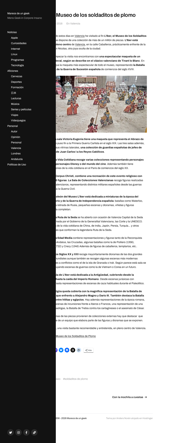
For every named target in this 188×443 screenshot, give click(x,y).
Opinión (15, 137)
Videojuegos (18, 120)
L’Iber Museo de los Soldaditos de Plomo (72, 336)
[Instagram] (18, 432)
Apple (14, 37)
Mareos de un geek (18, 13)
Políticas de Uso (16, 164)
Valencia (16, 148)
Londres (16, 153)
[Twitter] (10, 432)
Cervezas (16, 76)
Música (15, 103)
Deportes (16, 81)
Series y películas (21, 109)
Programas (17, 59)
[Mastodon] (34, 432)
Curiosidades (18, 43)
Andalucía (17, 159)
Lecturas (16, 98)
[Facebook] (26, 432)
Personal (12, 126)
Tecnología (17, 65)
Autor (14, 131)
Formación (17, 87)
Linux (14, 54)
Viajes (14, 115)
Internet (15, 48)
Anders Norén (123, 418)
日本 (13, 92)
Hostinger (147, 418)
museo (56, 378)
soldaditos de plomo (76, 378)
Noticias (12, 32)
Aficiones (12, 70)
